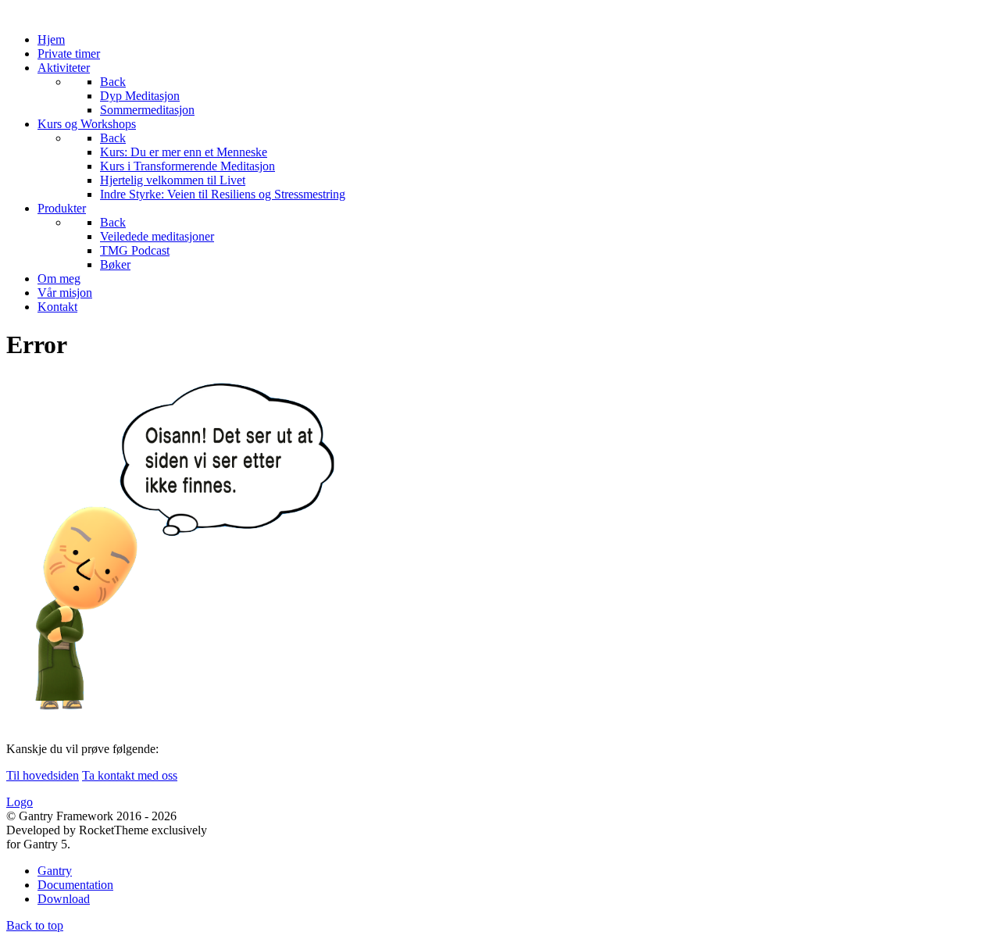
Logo (19, 802)
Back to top (34, 925)
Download (64, 898)
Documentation (75, 884)
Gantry (55, 870)
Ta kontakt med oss (129, 775)
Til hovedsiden (42, 775)
